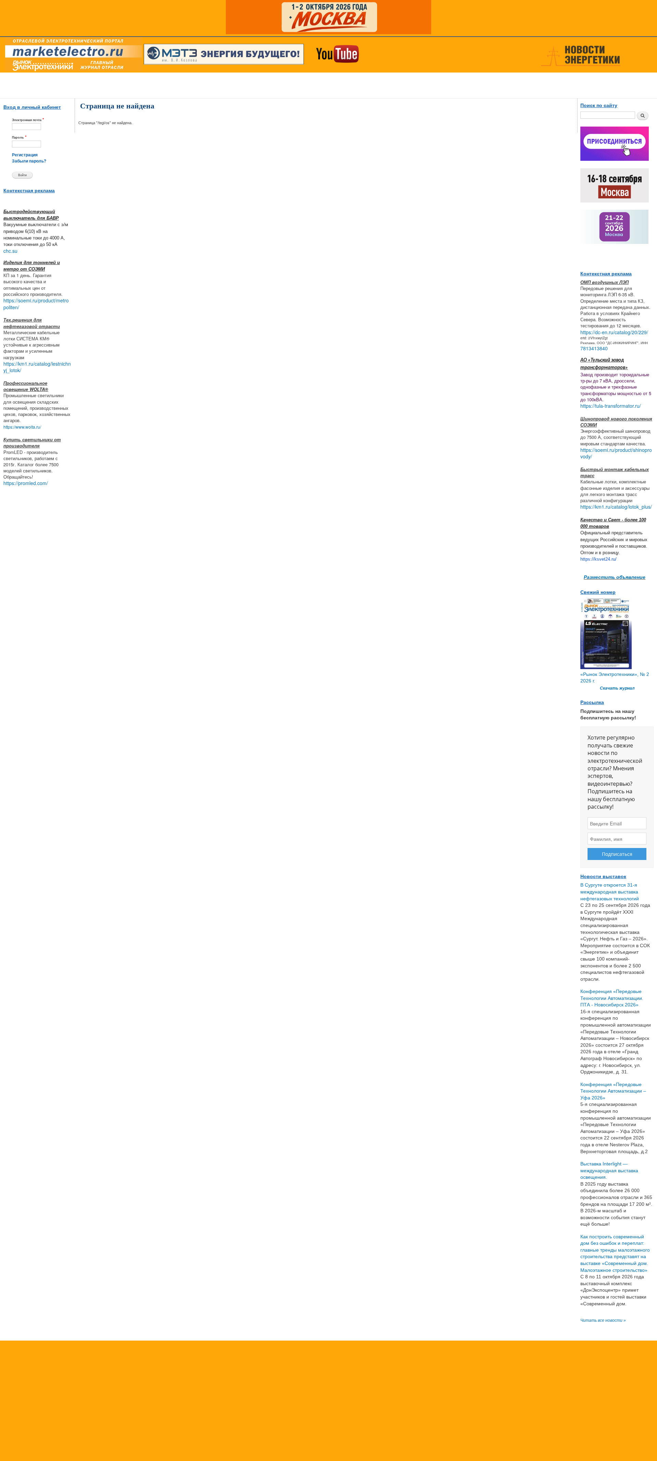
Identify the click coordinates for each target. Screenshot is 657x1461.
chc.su (10, 250)
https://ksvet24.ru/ (598, 559)
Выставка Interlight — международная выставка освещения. (609, 1170)
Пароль (19, 137)
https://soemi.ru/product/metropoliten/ (36, 304)
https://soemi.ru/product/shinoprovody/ (616, 453)
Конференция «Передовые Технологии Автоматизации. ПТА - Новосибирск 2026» (611, 998)
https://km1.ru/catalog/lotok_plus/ (616, 506)
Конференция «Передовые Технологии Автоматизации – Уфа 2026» (613, 1091)
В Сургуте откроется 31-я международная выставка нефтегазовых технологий (609, 891)
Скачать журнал (617, 688)
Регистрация (25, 155)
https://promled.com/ (25, 483)
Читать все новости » (603, 1320)
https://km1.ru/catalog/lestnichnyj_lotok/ (37, 367)
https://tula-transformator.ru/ (610, 405)
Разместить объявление (614, 576)
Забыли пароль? (29, 161)
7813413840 (594, 348)
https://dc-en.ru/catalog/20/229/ (614, 332)
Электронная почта (28, 119)
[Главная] (72, 56)
